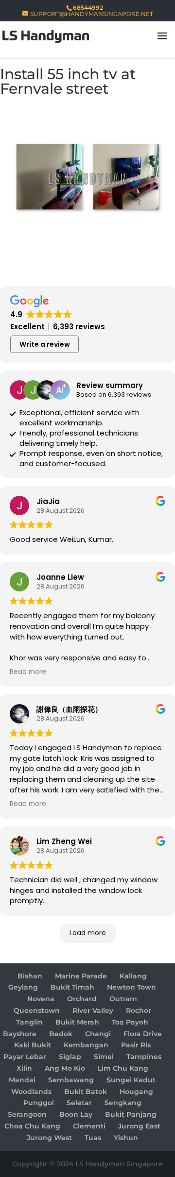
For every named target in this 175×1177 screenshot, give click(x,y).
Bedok (60, 1033)
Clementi (89, 1126)
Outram (123, 998)
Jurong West (49, 1137)
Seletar (79, 1102)
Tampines (143, 1056)
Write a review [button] (44, 344)
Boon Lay (75, 1114)
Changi (98, 1033)
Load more (88, 933)
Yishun (126, 1137)
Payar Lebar (24, 1056)
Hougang (136, 1091)
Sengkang (123, 1102)
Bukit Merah (77, 1022)
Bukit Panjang (131, 1114)
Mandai (22, 1080)
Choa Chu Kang (32, 1126)
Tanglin (29, 1022)
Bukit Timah (72, 987)
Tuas (93, 1137)
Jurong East (139, 1126)
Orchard (82, 998)
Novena (40, 998)
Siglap (70, 1056)
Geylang (23, 987)
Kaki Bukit (32, 1045)
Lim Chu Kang (123, 1068)
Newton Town (131, 987)
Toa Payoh (130, 1022)
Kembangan (86, 1045)
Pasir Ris (136, 1045)
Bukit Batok (85, 1091)
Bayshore (19, 1033)
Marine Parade (81, 976)
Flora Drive (142, 1033)
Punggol (38, 1102)
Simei (104, 1056)
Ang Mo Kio (65, 1068)
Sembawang (71, 1080)
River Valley (92, 1010)
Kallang (133, 976)
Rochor (138, 1010)
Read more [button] (28, 672)
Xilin (24, 1068)
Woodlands (31, 1091)
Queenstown (37, 1010)
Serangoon (27, 1114)
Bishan (30, 976)
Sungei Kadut (131, 1080)
